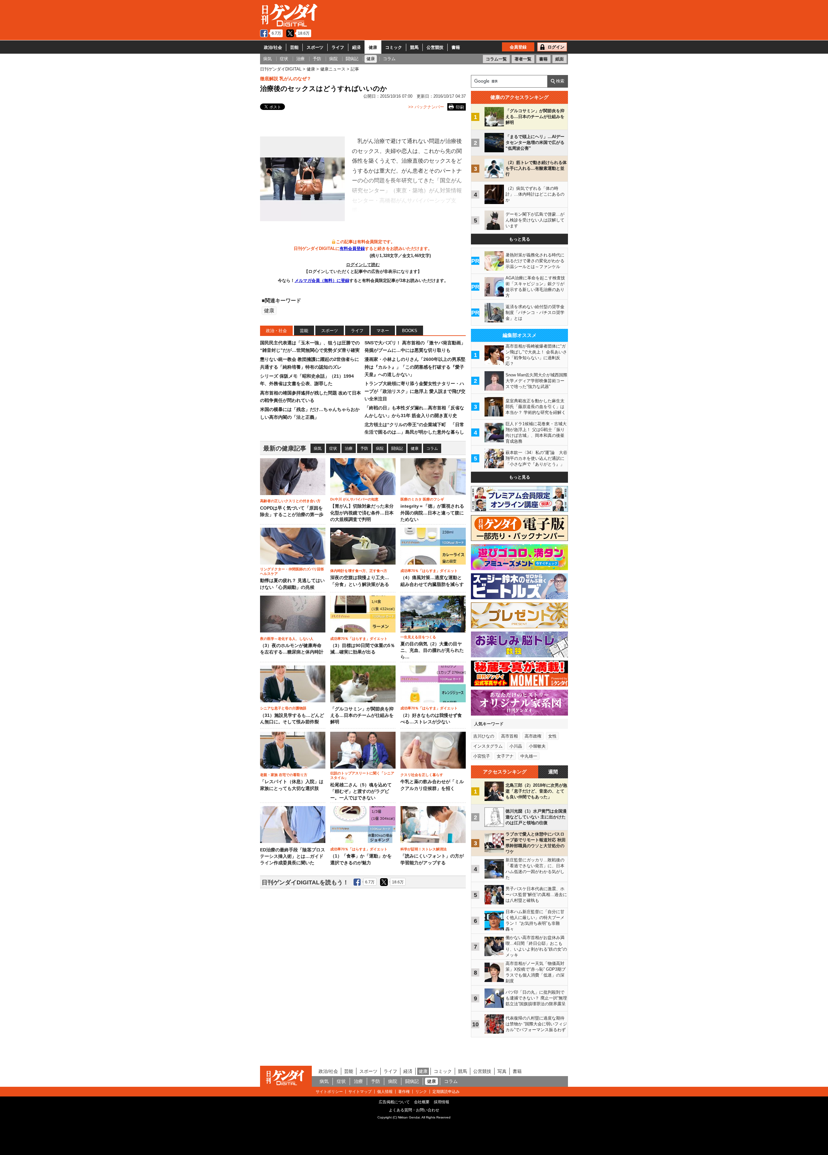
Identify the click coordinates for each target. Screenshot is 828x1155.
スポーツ (315, 47)
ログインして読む (363, 264)
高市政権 (533, 736)
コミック (393, 47)
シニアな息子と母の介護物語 (283, 708)
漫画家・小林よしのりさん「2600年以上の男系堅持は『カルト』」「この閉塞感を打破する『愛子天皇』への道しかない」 (415, 367)
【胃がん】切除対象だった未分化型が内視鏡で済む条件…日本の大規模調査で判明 (362, 513)
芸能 (294, 47)
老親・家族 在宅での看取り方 (283, 775)
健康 (373, 47)
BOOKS (409, 330)
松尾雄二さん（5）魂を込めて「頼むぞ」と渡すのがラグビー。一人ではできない (361, 792)
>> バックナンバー (426, 106)
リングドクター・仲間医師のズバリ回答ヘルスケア (292, 571)
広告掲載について (394, 1102)
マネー (382, 330)
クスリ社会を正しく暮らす (421, 775)
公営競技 (435, 47)
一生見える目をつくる (418, 637)
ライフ (338, 47)
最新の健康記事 (284, 448)
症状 (333, 448)
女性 (552, 736)
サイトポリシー (329, 1092)
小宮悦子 (481, 756)
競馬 (414, 47)
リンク (421, 1092)
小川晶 (515, 746)
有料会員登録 (352, 248)
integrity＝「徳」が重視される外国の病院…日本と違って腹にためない (432, 513)
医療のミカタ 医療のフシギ (422, 499)
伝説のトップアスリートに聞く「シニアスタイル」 (362, 775)
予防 (364, 448)
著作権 (404, 1092)
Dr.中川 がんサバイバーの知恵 (354, 499)
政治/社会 (273, 47)
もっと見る (519, 239)
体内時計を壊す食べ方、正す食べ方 (358, 571)
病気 (317, 448)
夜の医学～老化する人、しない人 (286, 639)
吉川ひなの (483, 736)
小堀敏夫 (537, 746)
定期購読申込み (446, 1092)
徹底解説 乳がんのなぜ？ (285, 78)
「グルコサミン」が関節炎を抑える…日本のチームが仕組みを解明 (362, 716)
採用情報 (441, 1102)
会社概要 (422, 1102)
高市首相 (509, 736)
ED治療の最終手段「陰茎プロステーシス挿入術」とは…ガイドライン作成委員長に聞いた (292, 856)
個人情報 (385, 1092)
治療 (349, 448)
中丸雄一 (528, 756)
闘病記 (397, 448)
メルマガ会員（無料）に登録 (322, 280)
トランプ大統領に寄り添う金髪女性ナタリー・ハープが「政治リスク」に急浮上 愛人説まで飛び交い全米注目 (415, 391)
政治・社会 (276, 330)
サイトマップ (360, 1092)
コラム (432, 448)
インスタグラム (488, 746)
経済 (356, 47)
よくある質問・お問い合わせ (414, 1110)
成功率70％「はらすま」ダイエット (429, 571)
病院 (380, 448)
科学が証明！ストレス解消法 (423, 849)
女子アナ (505, 756)
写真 (502, 1071)
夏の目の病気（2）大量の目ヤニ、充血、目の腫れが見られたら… (432, 651)
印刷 (460, 107)
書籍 (456, 47)
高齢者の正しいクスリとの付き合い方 (290, 501)
